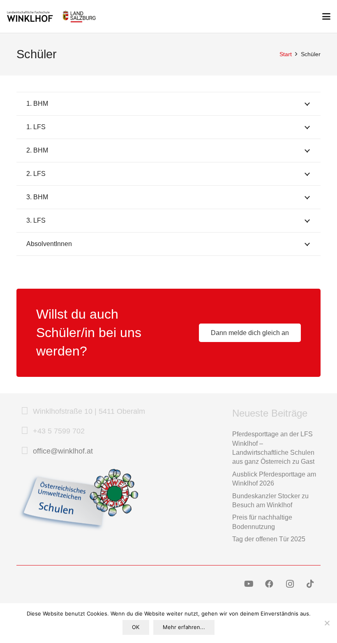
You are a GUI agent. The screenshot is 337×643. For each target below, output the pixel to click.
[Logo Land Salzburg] (79, 16)
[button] (326, 16)
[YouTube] (248, 584)
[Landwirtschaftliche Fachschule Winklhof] (30, 16)
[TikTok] (310, 584)
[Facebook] (269, 584)
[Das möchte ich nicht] (327, 623)
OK (135, 627)
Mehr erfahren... (184, 627)
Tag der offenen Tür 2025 (268, 539)
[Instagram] (289, 584)
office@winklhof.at (63, 451)
